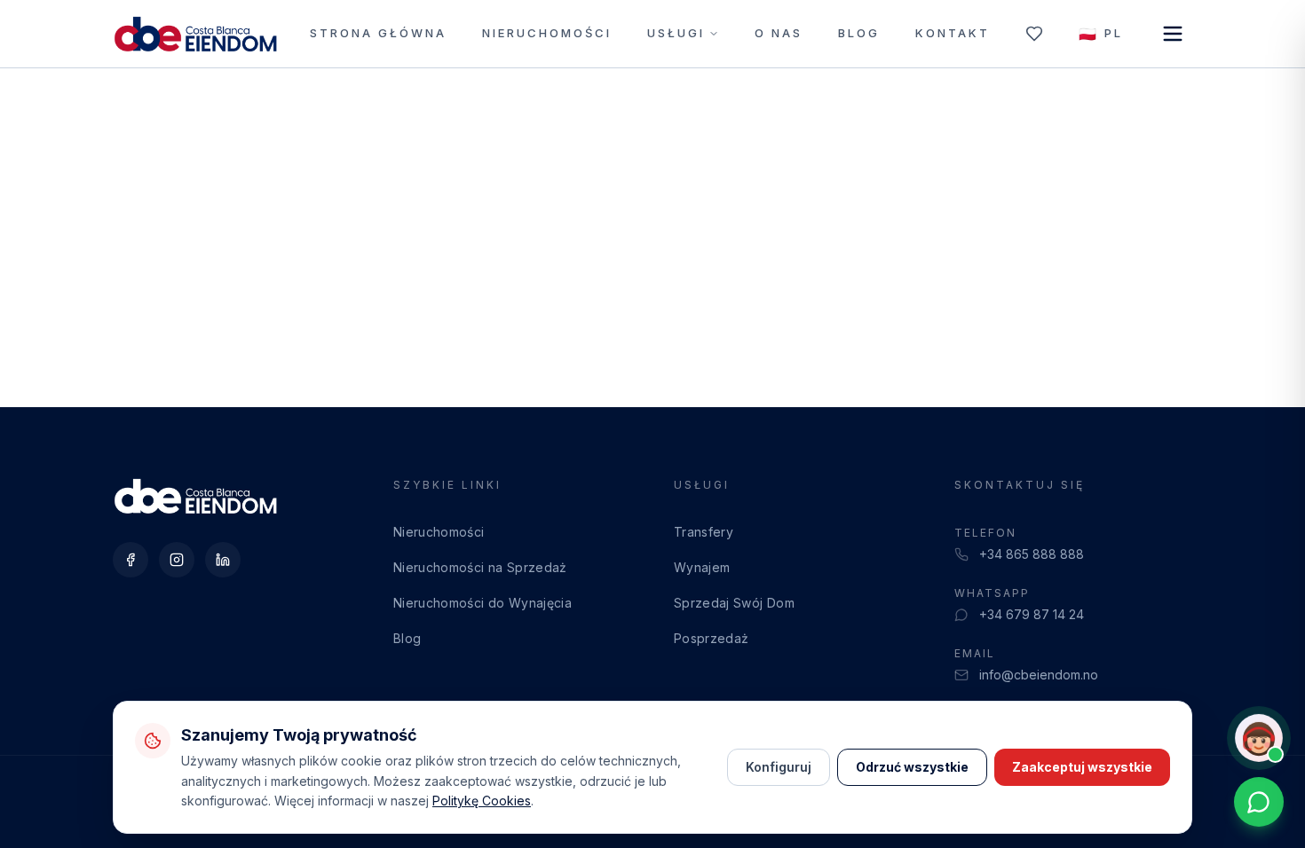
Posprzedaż (711, 638)
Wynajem (702, 567)
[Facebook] (130, 559)
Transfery (703, 531)
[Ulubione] (1034, 34)
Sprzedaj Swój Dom (734, 602)
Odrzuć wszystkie (912, 766)
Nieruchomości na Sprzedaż (480, 567)
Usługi (676, 33)
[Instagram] (176, 559)
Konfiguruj (778, 766)
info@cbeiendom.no (1038, 674)
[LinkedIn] (223, 559)
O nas (779, 33)
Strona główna (378, 33)
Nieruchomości (547, 33)
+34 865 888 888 (1031, 553)
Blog (859, 33)
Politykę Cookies (481, 800)
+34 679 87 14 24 (1031, 614)
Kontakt (952, 33)
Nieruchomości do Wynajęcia (482, 602)
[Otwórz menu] (1172, 33)
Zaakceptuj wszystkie (1082, 766)
